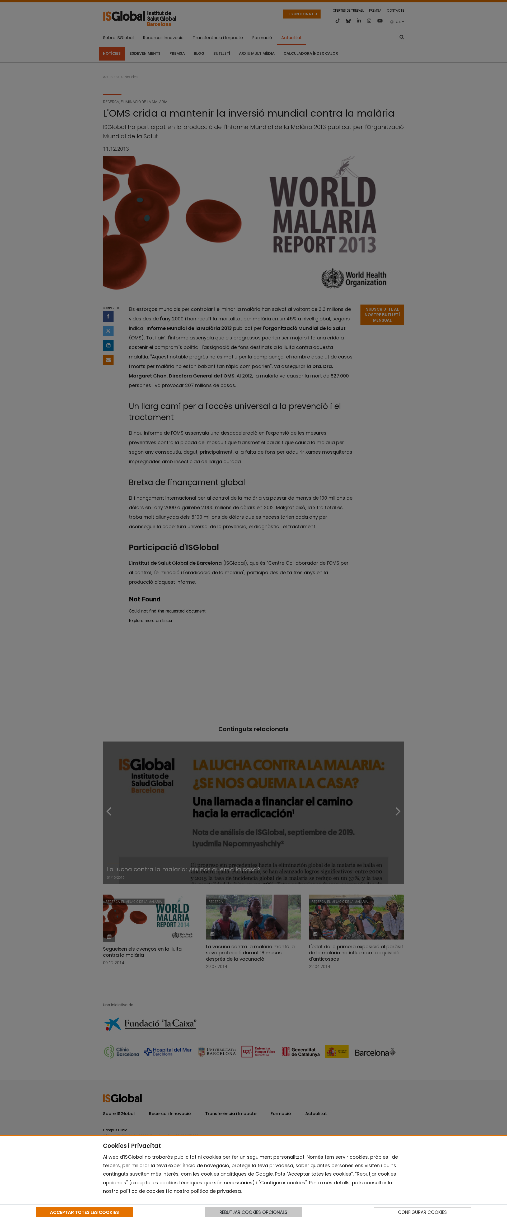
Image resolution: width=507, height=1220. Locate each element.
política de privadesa (216, 1191)
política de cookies (142, 1191)
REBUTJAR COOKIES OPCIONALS (253, 1212)
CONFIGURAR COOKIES (422, 1212)
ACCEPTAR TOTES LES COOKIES (84, 1212)
